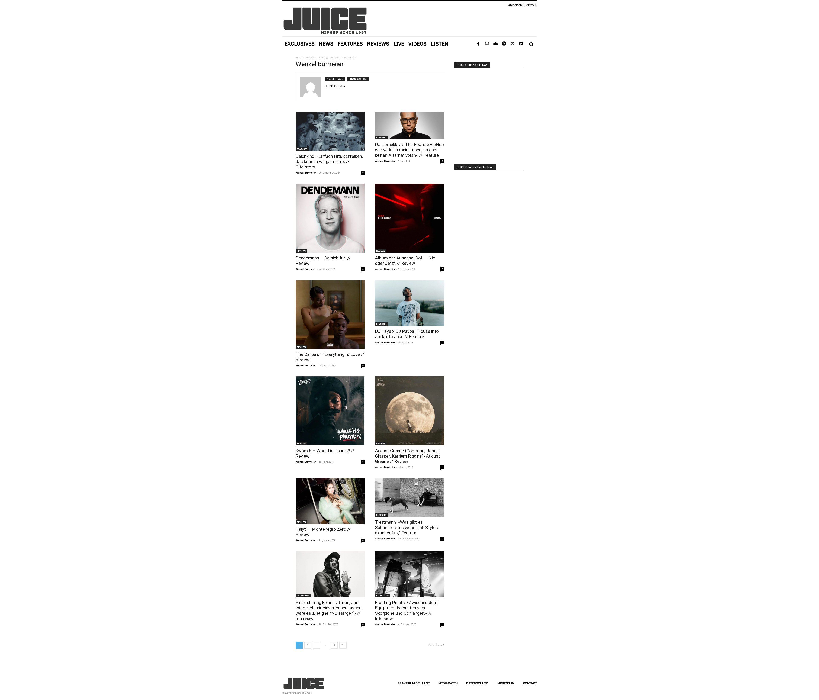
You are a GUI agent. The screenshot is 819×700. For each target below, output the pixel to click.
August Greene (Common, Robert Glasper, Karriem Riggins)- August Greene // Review (407, 456)
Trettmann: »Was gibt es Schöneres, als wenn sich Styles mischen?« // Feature (406, 527)
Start (298, 57)
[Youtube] (521, 44)
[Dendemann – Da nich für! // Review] (330, 218)
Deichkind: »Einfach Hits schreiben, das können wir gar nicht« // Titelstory (329, 162)
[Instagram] (487, 44)
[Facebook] (478, 44)
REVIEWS (301, 250)
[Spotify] (504, 44)
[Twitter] (512, 44)
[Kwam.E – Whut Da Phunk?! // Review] (330, 410)
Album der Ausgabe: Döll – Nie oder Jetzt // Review (405, 260)
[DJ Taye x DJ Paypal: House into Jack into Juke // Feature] (409, 303)
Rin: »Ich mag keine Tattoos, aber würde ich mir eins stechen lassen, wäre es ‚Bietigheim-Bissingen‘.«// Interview (329, 610)
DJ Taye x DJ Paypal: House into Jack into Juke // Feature (407, 334)
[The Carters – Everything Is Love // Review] (330, 314)
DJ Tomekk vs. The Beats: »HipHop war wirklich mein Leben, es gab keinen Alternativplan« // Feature (409, 150)
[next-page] (343, 645)
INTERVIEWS (303, 595)
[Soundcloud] (495, 44)
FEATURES (302, 149)
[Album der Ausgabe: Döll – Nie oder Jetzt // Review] (409, 218)
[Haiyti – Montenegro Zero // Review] (330, 501)
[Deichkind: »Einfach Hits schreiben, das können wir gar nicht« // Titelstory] (330, 131)
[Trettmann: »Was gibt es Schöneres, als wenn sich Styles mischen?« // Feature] (409, 497)
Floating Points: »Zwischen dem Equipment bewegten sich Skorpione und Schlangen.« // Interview (406, 610)
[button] (531, 44)
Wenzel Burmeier (306, 172)
